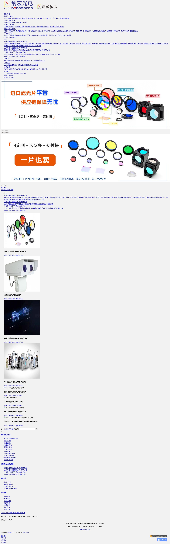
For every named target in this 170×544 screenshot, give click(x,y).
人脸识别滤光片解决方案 (72, 197)
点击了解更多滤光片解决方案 (13, 255)
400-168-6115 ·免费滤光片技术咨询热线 (13, 513)
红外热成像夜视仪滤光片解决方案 (15, 200)
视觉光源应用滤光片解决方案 (37, 197)
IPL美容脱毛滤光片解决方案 (55, 197)
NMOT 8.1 (11, 532)
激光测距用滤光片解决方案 (44, 204)
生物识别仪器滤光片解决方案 (54, 208)
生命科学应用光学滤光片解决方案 (15, 206)
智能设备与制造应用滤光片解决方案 (15, 195)
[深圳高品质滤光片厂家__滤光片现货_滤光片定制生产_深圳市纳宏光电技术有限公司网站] (85, 5)
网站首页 (7, 14)
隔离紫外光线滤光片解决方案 (35, 200)
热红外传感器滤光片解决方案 (35, 208)
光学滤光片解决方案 (7, 190)
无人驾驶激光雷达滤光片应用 (89, 197)
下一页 (11, 429)
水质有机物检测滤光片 (125, 197)
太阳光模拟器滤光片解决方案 (108, 197)
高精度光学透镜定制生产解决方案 (15, 210)
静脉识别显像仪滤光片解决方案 (158, 197)
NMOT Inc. (26, 532)
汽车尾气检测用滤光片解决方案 (17, 197)
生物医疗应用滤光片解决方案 (16, 208)
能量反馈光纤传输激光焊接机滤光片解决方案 (21, 204)
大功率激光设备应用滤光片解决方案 (15, 202)
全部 (5, 18)
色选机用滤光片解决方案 (140, 197)
